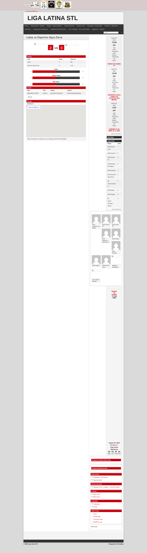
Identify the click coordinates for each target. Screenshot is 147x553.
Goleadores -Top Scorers (100, 477)
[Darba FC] (119, 366)
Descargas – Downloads (94, 26)
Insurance (28, 29)
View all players (116, 209)
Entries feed (96, 516)
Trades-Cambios (69, 26)
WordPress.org (97, 522)
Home (26, 26)
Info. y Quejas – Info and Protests (79, 29)
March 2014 (96, 497)
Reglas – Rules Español (54, 26)
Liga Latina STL (53, 18)
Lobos (29, 62)
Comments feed (97, 519)
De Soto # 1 (30, 104)
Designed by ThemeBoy (116, 544)
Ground (30, 97)
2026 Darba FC (112, 153)
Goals (119, 143)
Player (109, 143)
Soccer (95, 507)
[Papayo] (109, 366)
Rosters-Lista (81, 26)
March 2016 (96, 494)
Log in (95, 514)
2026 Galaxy (111, 190)
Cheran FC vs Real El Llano (114, 130)
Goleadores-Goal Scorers (58, 29)
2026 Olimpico (112, 170)
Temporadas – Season (37, 26)
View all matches (116, 134)
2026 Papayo (111, 194)
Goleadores (96, 504)
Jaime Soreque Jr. (112, 185)
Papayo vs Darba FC (114, 64)
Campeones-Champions (40, 29)
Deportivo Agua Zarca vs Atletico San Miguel (114, 97)
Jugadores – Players (98, 29)
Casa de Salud (97, 480)
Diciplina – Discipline (111, 26)
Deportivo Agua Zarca (33, 65)
